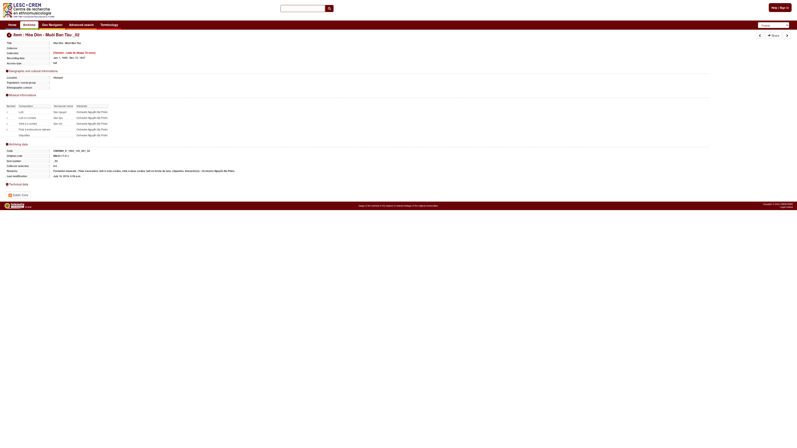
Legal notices (786, 207)
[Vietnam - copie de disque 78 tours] (74, 53)
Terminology (109, 25)
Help (774, 8)
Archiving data (18, 144)
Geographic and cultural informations (33, 71)
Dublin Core (20, 195)
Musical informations (22, 95)
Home (12, 25)
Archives (29, 25)
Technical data (18, 184)
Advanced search (81, 25)
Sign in (784, 8)
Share (775, 35)
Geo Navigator (52, 25)
